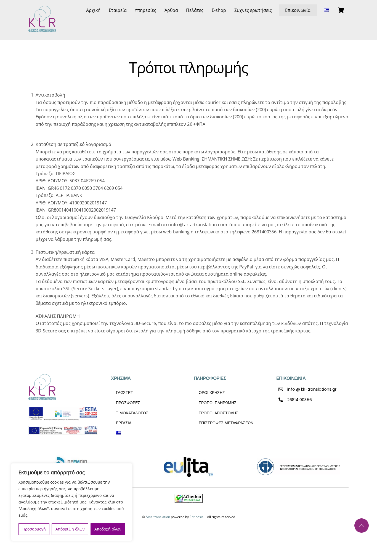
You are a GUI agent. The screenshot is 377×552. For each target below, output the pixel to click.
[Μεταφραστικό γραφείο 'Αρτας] (42, 29)
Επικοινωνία (297, 10)
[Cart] (340, 10)
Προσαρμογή (34, 529)
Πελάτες (194, 10)
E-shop (219, 10)
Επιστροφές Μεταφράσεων (226, 423)
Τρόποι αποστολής (218, 413)
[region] (71, 502)
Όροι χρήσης (212, 392)
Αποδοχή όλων (107, 529)
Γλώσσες (124, 392)
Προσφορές (128, 403)
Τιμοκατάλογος (132, 413)
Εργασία (123, 423)
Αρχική (93, 10)
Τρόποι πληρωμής (218, 403)
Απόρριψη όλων (70, 529)
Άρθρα (171, 10)
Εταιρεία (118, 10)
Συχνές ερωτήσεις (253, 10)
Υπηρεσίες (145, 10)
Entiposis (196, 516)
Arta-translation (158, 516)
